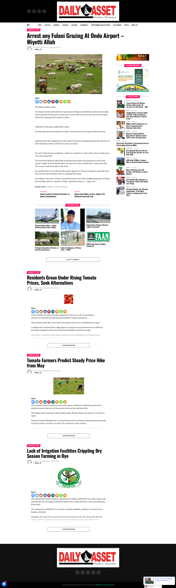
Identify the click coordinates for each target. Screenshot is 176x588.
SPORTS (126, 25)
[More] (69, 101)
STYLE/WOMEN (117, 25)
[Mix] (61, 101)
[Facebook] (37, 101)
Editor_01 (38, 49)
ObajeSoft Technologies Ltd (105, 585)
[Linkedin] (49, 101)
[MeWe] (57, 101)
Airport (50, 187)
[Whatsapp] (65, 101)
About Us (134, 25)
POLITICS (47, 25)
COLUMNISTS (84, 25)
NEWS (39, 25)
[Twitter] (41, 101)
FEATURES (65, 25)
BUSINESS (56, 25)
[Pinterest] (53, 101)
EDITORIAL (74, 25)
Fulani (57, 187)
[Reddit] (45, 101)
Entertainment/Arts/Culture (100, 25)
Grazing (64, 187)
